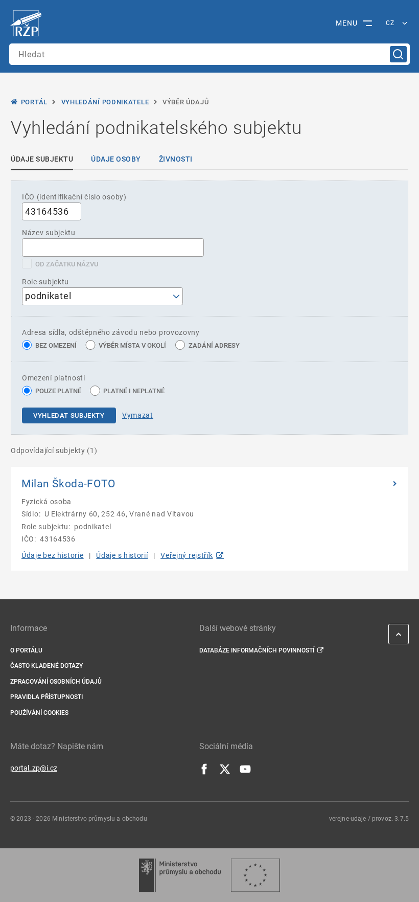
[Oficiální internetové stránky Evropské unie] (255, 875)
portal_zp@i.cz (33, 768)
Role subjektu (45, 282)
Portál (34, 102)
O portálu (26, 650)
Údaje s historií (122, 555)
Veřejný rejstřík (186, 555)
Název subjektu (49, 233)
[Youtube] (245, 772)
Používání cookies (39, 712)
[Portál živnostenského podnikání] (28, 23)
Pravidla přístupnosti (46, 697)
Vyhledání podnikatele (105, 102)
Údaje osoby (116, 159)
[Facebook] (204, 772)
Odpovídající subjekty (54, 450)
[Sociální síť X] (225, 772)
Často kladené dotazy (46, 665)
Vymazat (137, 415)
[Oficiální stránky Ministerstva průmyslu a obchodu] (179, 875)
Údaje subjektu (42, 159)
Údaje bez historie (52, 555)
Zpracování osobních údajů (56, 681)
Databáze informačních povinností (256, 650)
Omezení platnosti (53, 378)
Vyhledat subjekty (69, 415)
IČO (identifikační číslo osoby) (74, 197)
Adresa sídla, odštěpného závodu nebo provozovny (111, 332)
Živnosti (176, 159)
